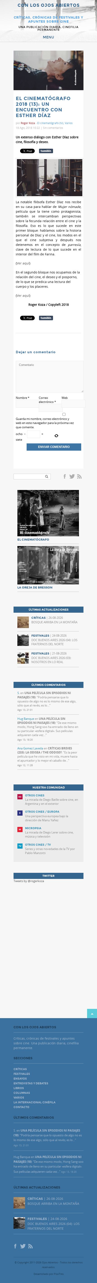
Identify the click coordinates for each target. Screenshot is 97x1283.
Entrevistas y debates (31, 1083)
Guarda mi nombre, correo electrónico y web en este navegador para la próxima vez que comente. (45, 423)
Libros (19, 1088)
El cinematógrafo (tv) (50, 123)
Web (65, 398)
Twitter (72, 476)
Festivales (22, 1074)
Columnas (22, 1093)
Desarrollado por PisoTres (49, 1274)
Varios (69, 123)
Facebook (65, 476)
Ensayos (20, 1078)
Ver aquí (23, 263)
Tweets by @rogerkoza (29, 881)
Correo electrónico (47, 400)
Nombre (22, 398)
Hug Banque (25, 719)
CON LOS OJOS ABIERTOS (49, 5)
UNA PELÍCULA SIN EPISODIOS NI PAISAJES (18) (41, 721)
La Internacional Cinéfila (34, 1102)
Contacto (21, 1107)
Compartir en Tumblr (46, 151)
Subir (92, 1013)
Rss (79, 476)
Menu (48, 37)
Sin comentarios (53, 127)
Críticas (20, 1069)
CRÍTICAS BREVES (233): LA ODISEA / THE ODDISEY (44, 750)
